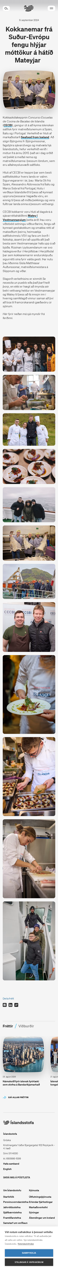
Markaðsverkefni (38, 1207)
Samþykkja (29, 1253)
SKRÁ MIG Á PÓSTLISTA (16, 1177)
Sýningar (34, 1212)
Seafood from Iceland (35, 137)
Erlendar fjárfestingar (41, 1201)
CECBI (8, 125)
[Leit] (6, 8)
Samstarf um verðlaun (15, 1222)
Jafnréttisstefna (11, 1207)
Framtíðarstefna (12, 1217)
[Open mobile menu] (51, 8)
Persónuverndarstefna (15, 1201)
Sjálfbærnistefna (12, 1212)
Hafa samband (11, 1163)
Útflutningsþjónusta (40, 1196)
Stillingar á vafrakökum (29, 1262)
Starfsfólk (8, 1196)
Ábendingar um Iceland (42, 1217)
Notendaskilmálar (26, 1244)
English (7, 1169)
